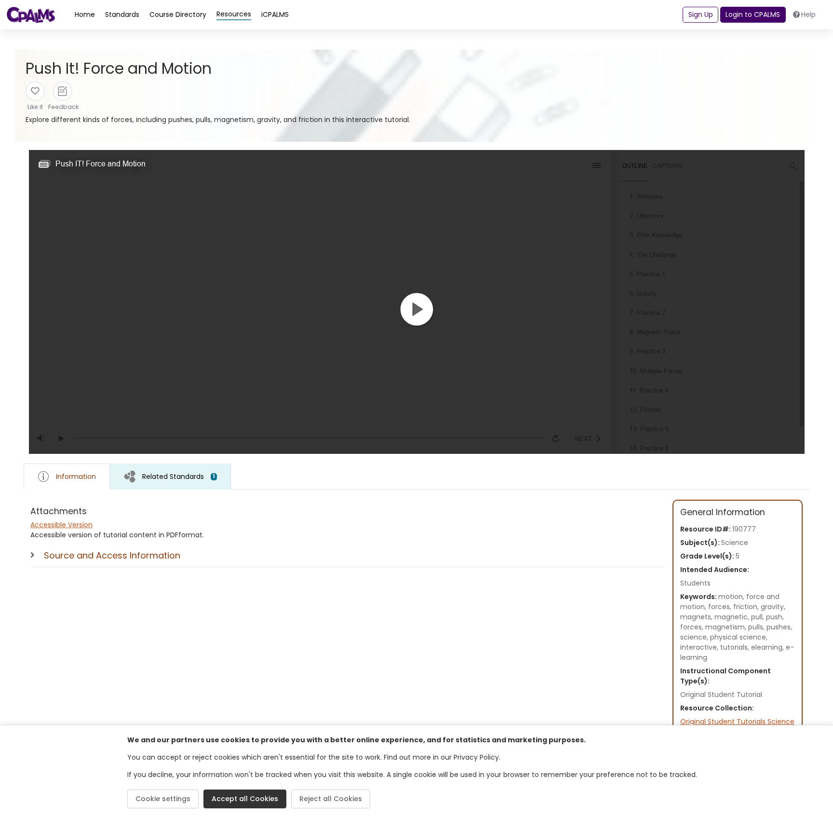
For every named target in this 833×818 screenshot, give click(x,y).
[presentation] (170, 476)
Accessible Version (61, 525)
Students (695, 583)
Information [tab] (76, 476)
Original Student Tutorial (721, 694)
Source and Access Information (112, 555)
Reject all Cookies (330, 799)
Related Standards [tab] (178, 476)
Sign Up (700, 14)
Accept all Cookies (245, 799)
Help (808, 14)
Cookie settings (162, 799)
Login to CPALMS (753, 14)
